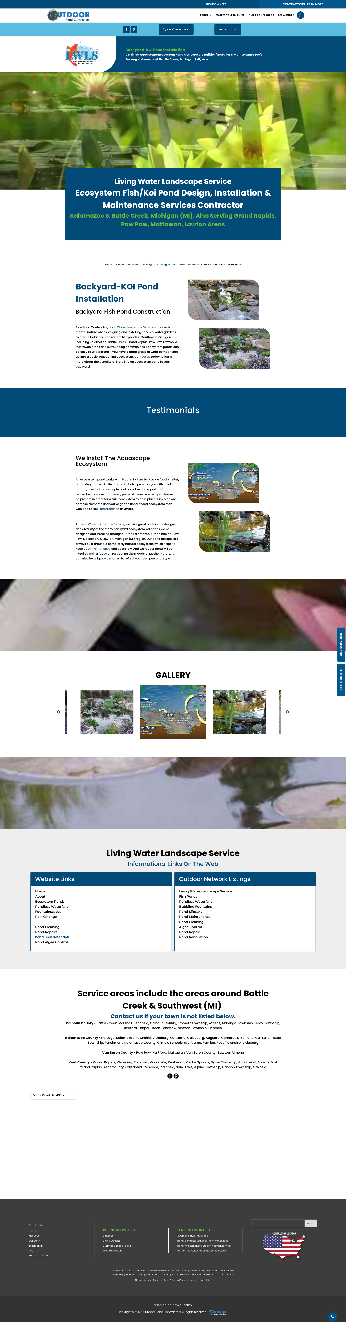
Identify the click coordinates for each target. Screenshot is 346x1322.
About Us (34, 1236)
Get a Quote (286, 15)
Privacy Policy (169, 1280)
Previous (58, 712)
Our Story (34, 1240)
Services (108, 1236)
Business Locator (39, 1255)
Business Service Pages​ (117, 1246)
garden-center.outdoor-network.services (201, 1250)
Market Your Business (230, 15)
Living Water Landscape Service (179, 264)
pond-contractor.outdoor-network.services (202, 1240)
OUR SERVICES (341, 644)
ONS (219, 1312)
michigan (149, 264)
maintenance (104, 489)
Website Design (112, 1250)
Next (287, 712)
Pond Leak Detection (52, 937)
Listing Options (111, 1240)
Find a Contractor (261, 15)
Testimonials (36, 1246)
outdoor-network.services (192, 1236)
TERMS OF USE (162, 1305)
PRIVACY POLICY (182, 1305)
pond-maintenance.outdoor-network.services (204, 1246)
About (204, 15)
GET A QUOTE (341, 680)
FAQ (31, 1250)
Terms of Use (186, 1280)
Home (108, 264)
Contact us (142, 357)
